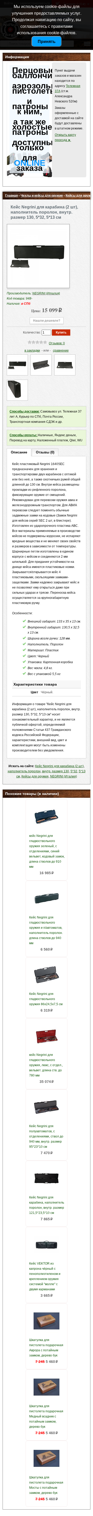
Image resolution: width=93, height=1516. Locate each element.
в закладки (32, 350)
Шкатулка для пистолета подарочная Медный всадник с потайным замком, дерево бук (46, 1416)
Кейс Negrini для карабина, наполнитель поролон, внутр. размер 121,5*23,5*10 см (46, 1205)
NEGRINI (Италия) (63, 776)
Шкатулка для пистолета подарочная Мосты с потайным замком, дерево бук (46, 1485)
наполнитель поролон (24, 771)
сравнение (61, 350)
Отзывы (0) (45, 452)
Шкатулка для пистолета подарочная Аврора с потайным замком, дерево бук (46, 1347)
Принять (47, 41)
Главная (11, 195)
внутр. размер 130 (55, 771)
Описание (19, 452)
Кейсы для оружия (35, 776)
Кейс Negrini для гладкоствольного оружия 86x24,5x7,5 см (46, 999)
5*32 (74, 771)
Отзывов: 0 (57, 343)
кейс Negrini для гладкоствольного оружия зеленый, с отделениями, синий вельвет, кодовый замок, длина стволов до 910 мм (47, 851)
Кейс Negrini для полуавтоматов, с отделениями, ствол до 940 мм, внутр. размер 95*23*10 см (46, 1136)
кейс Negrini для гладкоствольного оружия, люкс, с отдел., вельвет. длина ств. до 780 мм (46, 1065)
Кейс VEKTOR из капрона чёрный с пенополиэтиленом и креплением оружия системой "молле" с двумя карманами (44, 1276)
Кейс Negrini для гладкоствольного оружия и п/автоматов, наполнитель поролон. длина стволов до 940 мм (46, 930)
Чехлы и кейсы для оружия (42, 195)
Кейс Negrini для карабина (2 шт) (59, 766)
